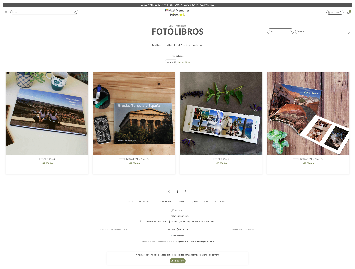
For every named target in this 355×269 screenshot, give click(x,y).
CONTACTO (182, 201)
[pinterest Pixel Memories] (185, 191)
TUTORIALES (221, 201)
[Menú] (6, 12)
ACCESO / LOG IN (147, 201)
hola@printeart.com (180, 216)
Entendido (177, 261)
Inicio (171, 26)
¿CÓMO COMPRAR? (201, 201)
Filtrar (271, 31)
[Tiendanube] (178, 230)
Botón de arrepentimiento (202, 241)
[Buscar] (75, 12)
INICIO (131, 201)
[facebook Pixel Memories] (177, 191)
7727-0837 (179, 210)
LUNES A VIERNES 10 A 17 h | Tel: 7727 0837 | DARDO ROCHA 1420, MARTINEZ (177, 4)
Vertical (170, 62)
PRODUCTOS (166, 201)
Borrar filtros (184, 62)
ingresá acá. (183, 241)
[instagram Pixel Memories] (169, 191)
